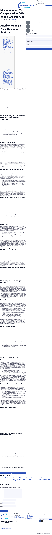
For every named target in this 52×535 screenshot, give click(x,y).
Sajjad (8, 530)
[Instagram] (42, 521)
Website (1, 506)
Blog (13, 1)
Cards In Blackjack (4, 478)
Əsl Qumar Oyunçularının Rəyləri (7, 81)
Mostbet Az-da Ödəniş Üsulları (7, 75)
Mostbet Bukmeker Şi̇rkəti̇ (6, 69)
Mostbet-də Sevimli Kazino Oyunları (8, 42)
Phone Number (33, 25)
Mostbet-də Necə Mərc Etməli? (7, 41)
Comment (2, 497)
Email (1, 503)
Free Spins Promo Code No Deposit (31, 478)
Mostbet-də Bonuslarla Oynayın (7, 67)
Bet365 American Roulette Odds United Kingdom (45, 478)
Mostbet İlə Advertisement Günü (7, 72)
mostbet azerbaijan (13, 19)
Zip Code (27, 45)
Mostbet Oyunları (5, 45)
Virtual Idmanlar (5, 66)
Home (2, 1)
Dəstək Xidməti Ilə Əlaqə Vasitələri (7, 80)
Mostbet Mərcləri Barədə (6, 76)
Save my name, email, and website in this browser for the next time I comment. (12, 508)
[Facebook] (40, 521)
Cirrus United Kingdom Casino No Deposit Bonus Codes (19, 479)
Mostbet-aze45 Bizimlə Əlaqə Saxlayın (8, 54)
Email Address (33, 29)
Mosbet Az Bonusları (6, 53)
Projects (10, 1)
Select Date (27, 42)
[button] (0, 465)
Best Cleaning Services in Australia (7, 521)
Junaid (5, 530)
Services (5, 1)
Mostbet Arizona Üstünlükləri (7, 46)
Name (27, 34)
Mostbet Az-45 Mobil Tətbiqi (7, 68)
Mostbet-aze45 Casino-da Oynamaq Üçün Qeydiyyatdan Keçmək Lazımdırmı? (8, 78)
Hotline (40, 1)
